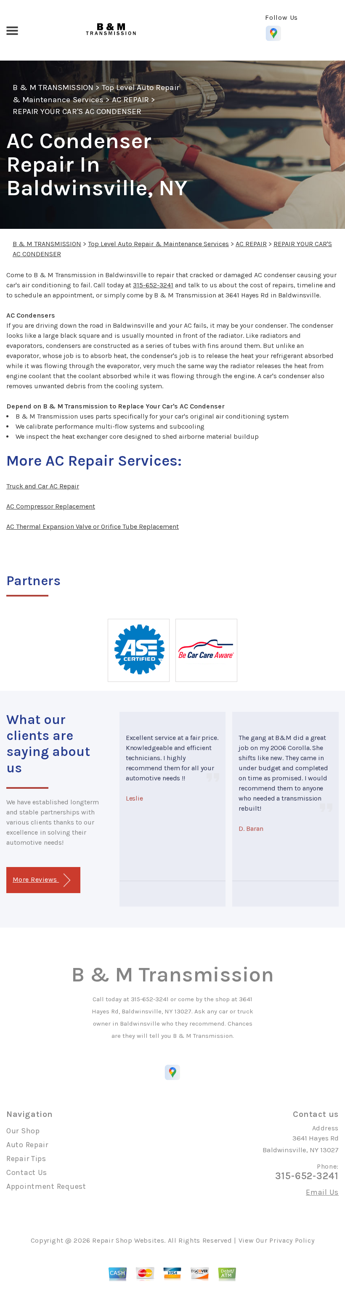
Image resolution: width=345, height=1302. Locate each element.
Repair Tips (26, 1158)
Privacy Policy (291, 1240)
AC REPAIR (130, 99)
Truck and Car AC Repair (42, 486)
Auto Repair (27, 1144)
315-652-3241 (153, 285)
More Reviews (36, 879)
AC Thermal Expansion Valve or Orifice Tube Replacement (92, 526)
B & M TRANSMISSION (53, 87)
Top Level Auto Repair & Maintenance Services (158, 244)
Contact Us (26, 1172)
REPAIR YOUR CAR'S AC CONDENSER (77, 111)
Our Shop (23, 1130)
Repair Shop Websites (128, 1240)
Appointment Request (46, 1186)
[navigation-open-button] (12, 30)
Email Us (322, 1192)
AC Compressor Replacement (50, 506)
